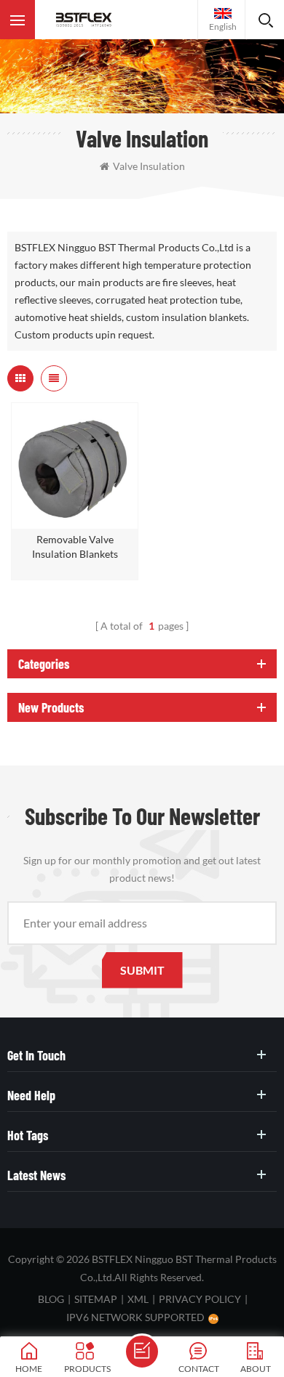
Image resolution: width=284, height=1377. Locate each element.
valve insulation (149, 166)
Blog (51, 1299)
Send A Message (142, 1351)
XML (138, 1299)
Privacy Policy (200, 1299)
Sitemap (95, 1299)
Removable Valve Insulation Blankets (75, 546)
